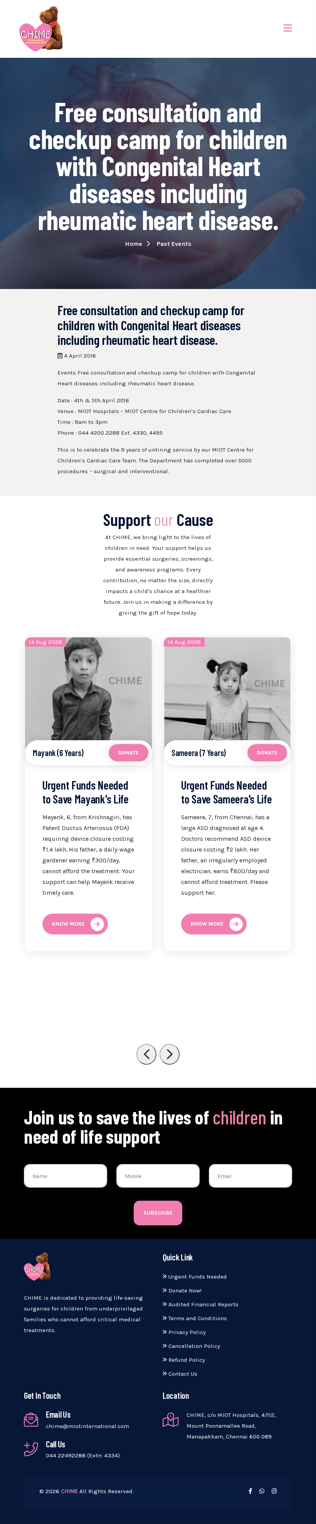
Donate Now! (184, 1290)
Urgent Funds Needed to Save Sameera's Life (226, 792)
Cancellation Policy (193, 1346)
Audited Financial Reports (203, 1304)
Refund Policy (186, 1359)
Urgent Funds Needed (197, 1276)
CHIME (69, 1491)
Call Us (55, 1444)
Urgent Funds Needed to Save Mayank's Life (85, 792)
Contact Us (182, 1373)
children (239, 1116)
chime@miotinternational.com (87, 1426)
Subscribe (158, 1213)
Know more (68, 924)
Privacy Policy (186, 1332)
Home (134, 243)
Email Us (58, 1414)
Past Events (174, 243)
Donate (128, 752)
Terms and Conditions (197, 1318)
